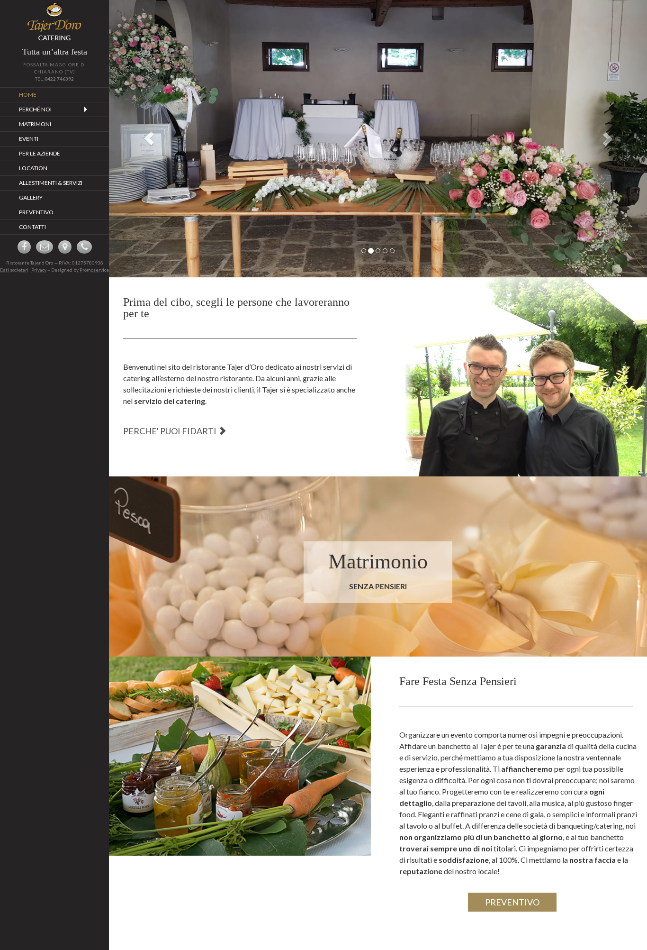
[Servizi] (516, 376)
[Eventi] (240, 756)
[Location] (65, 247)
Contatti (32, 226)
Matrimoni (35, 124)
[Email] (44, 247)
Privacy (38, 270)
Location (33, 168)
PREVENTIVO (512, 902)
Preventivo (36, 212)
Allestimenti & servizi (50, 182)
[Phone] (84, 247)
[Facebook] (24, 247)
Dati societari (14, 270)
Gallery (31, 197)
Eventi (28, 138)
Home (27, 94)
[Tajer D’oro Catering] (54, 21)
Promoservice (94, 270)
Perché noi (35, 109)
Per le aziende (39, 153)
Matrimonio (378, 561)
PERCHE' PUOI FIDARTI (170, 431)
